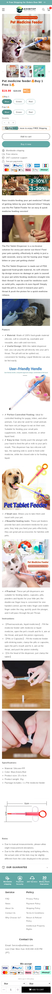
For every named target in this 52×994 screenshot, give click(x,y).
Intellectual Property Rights (35, 927)
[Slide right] (49, 72)
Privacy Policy (32, 899)
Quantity (5, 118)
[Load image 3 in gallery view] (39, 71)
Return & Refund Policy (34, 919)
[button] (26, 867)
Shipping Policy (33, 908)
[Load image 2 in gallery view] (26, 71)
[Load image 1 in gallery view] (13, 71)
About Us (9, 908)
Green (19, 101)
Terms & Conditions (35, 913)
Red (31, 101)
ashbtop (32, 979)
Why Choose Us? (13, 918)
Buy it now (26, 144)
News (7, 903)
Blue (7, 101)
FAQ (7, 899)
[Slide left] (3, 72)
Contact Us (10, 913)
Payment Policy (33, 903)
